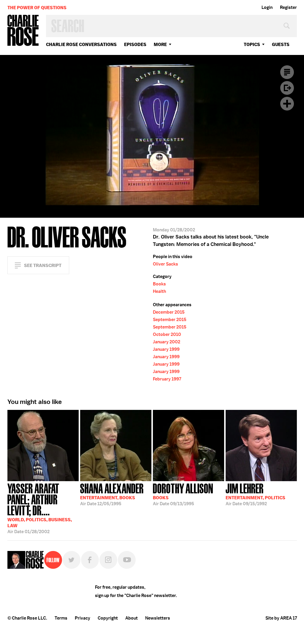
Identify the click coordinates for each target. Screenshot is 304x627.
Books (159, 284)
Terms (61, 618)
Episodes (135, 44)
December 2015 (169, 312)
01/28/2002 (39, 508)
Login (267, 7)
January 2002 (166, 342)
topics (252, 44)
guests (280, 44)
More (160, 44)
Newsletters (157, 618)
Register (288, 7)
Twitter (71, 560)
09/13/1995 (183, 494)
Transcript (287, 72)
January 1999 (166, 349)
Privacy (82, 618)
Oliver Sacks (165, 264)
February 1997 (167, 379)
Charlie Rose (23, 31)
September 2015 (169, 320)
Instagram (108, 560)
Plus (287, 103)
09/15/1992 (255, 494)
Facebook (90, 560)
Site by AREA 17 (281, 618)
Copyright (108, 618)
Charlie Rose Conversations (81, 44)
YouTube (127, 560)
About (131, 618)
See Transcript (42, 265)
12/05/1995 (112, 494)
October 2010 (167, 334)
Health (159, 291)
